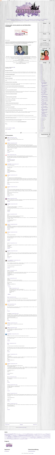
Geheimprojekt (9, 129)
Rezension (9, 438)
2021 (41, 70)
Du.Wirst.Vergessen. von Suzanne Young (44, 115)
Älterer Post (35, 424)
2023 (41, 67)
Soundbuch (26, 438)
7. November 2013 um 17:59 (13, 354)
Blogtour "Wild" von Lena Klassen (43, 93)
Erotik (44, 434)
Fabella (8, 137)
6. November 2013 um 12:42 (16, 260)
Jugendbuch (9, 436)
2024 (41, 66)
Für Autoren (32, 20)
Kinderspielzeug (28, 436)
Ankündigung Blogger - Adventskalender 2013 (44, 83)
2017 (41, 74)
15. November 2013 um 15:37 (13, 393)
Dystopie (36, 434)
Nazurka (8, 198)
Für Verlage (38, 20)
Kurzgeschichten (38, 436)
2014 (41, 78)
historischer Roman (37, 435)
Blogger (32, 453)
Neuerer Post (7, 424)
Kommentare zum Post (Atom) (22, 427)
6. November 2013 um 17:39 (15, 288)
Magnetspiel (49, 436)
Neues (8, 19)
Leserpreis (42, 436)
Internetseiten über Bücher (47, 435)
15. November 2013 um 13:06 (13, 384)
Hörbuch (43, 435)
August (42, 120)
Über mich (12, 19)
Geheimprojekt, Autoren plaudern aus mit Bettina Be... (44, 113)
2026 (41, 64)
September (42, 119)
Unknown (8, 224)
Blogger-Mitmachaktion (7, 434)
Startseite (21, 424)
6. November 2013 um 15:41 (13, 270)
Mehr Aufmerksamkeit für (11, 437)
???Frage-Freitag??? (44, 91)
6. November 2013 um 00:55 (13, 198)
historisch (34, 435)
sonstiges (23, 438)
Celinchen (8, 186)
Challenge (27, 434)
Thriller (34, 438)
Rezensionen (17, 19)
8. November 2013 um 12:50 (13, 363)
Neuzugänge (31, 437)
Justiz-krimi (13, 436)
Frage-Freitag (8, 435)
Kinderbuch (15, 436)
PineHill (8, 327)
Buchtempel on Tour (20, 20)
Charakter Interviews (30, 434)
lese (40, 436)
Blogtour (11, 434)
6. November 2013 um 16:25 (13, 278)
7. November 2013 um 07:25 (12, 343)
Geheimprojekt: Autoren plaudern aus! (34, 19)
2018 (41, 73)
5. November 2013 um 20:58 (12, 154)
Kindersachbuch (19, 436)
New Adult (34, 437)
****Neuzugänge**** (43, 90)
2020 (41, 71)
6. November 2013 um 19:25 (14, 313)
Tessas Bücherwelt (12, 159)
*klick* (14, 67)
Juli (41, 121)
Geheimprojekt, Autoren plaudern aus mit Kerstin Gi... (44, 86)
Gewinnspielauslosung (30, 435)
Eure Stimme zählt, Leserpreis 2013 (43, 103)
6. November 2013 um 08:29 (13, 224)
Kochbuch (31, 436)
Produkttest (49, 437)
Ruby (8, 343)
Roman (15, 438)
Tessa (8, 154)
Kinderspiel (25, 436)
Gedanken (17, 435)
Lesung (47, 436)
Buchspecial (20, 434)
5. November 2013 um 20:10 (13, 137)
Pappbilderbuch (39, 437)
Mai (41, 123)
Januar (42, 128)
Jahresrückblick (6, 436)
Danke (43, 20)
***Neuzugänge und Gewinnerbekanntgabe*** (44, 97)
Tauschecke (13, 20)
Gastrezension (14, 435)
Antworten (8, 140)
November (42, 81)
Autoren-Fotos (23, 19)
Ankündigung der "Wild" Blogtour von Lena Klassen (44, 110)
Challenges (27, 20)
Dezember (42, 80)
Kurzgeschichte (35, 436)
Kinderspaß (22, 436)
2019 (41, 72)
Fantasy (48, 434)
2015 (41, 77)
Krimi (33, 436)
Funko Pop (11, 435)
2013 (41, 79)
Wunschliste (45, 19)
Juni (42, 122)
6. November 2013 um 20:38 (13, 327)
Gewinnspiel (25, 435)
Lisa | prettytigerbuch (10, 260)
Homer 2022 (41, 435)
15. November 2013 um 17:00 (13, 403)
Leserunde (45, 436)
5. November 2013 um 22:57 (13, 186)
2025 (41, 65)
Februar (42, 127)
